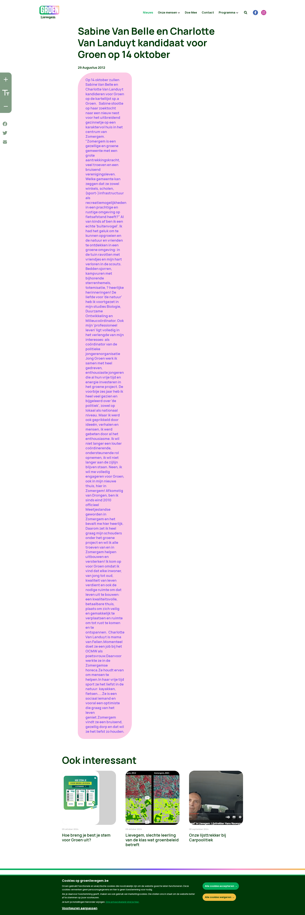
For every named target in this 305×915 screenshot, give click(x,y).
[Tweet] (5, 133)
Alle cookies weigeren (218, 897)
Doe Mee (191, 12)
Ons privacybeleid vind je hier (122, 901)
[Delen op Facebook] (5, 124)
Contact (208, 12)
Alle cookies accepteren (219, 886)
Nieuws (148, 12)
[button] (245, 12)
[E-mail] (5, 142)
